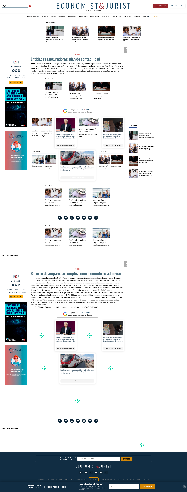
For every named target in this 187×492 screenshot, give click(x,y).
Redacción (16, 67)
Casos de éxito (95, 16)
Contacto (51, 479)
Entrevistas (62, 16)
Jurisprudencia (83, 16)
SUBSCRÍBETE (160, 6)
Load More (93, 437)
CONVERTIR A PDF (17, 82)
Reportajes (44, 16)
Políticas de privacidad (78, 479)
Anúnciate (93, 479)
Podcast (145, 16)
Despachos (105, 16)
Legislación (72, 16)
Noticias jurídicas (32, 16)
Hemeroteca (127, 16)
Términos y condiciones (108, 479)
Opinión (53, 16)
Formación (137, 16)
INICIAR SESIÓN (177, 6)
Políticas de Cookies (62, 479)
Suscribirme (147, 487)
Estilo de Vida (116, 16)
